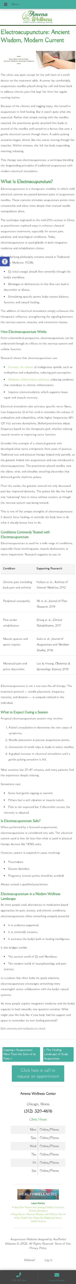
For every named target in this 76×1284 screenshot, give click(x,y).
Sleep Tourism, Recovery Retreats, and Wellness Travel (38, 1214)
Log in (48, 1260)
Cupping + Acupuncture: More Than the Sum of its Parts (19, 1054)
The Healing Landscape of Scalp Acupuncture (56, 1054)
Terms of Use (62, 1244)
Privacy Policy (37, 1248)
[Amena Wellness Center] (38, 17)
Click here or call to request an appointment (38, 1073)
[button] (5, 261)
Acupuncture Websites (23, 1239)
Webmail (29, 1260)
